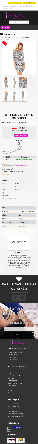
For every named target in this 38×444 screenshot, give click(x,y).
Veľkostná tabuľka (13, 404)
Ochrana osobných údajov (15, 388)
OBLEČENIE (10, 37)
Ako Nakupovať (12, 380)
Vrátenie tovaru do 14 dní (15, 416)
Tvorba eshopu (13, 357)
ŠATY (17, 37)
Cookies (10, 390)
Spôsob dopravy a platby (15, 383)
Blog (9, 393)
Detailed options (29, 2)
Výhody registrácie (13, 406)
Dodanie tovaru (12, 385)
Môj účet (10, 409)
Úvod (2, 37)
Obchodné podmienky (14, 376)
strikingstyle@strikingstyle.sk (20, 348)
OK (15, 2)
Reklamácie (11, 378)
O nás (9, 373)
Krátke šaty (25, 37)
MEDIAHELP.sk (13, 359)
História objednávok (14, 411)
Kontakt (10, 371)
